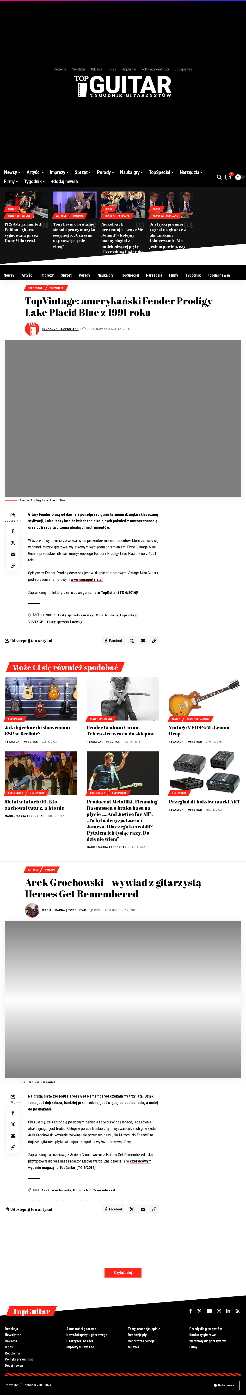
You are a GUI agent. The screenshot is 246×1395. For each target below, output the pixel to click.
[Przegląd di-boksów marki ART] (205, 773)
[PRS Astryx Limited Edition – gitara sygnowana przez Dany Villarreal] (26, 204)
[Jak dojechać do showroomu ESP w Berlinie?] (41, 699)
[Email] (13, 554)
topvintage (129, 615)
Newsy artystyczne (117, 215)
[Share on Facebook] (13, 531)
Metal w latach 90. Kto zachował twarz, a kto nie (34, 804)
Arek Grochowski (56, 1190)
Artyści (61, 215)
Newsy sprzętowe (19, 215)
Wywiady (78, 215)
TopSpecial (35, 288)
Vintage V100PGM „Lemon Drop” (199, 730)
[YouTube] (209, 1311)
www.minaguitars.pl (87, 579)
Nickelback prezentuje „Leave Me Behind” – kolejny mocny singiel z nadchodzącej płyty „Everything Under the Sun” (122, 240)
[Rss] (237, 1311)
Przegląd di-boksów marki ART (204, 801)
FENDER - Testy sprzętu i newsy (67, 615)
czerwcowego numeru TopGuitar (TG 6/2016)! (100, 592)
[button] (219, 177)
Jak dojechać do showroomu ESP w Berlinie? (37, 730)
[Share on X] (13, 542)
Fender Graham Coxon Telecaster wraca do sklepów (120, 730)
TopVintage (56, 288)
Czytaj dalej (123, 1272)
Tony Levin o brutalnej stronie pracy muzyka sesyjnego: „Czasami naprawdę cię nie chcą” (74, 235)
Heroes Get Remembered (94, 1190)
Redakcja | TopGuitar (60, 329)
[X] (199, 1311)
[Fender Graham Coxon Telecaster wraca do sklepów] (123, 699)
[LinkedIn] (228, 1311)
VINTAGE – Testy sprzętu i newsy (55, 621)
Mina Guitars (107, 615)
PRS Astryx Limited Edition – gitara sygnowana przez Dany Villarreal (23, 232)
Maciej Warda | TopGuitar (25, 816)
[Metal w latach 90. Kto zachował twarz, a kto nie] (41, 773)
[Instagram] (219, 1311)
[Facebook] (190, 1311)
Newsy (12, 208)
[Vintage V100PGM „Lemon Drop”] (205, 699)
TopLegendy (15, 793)
